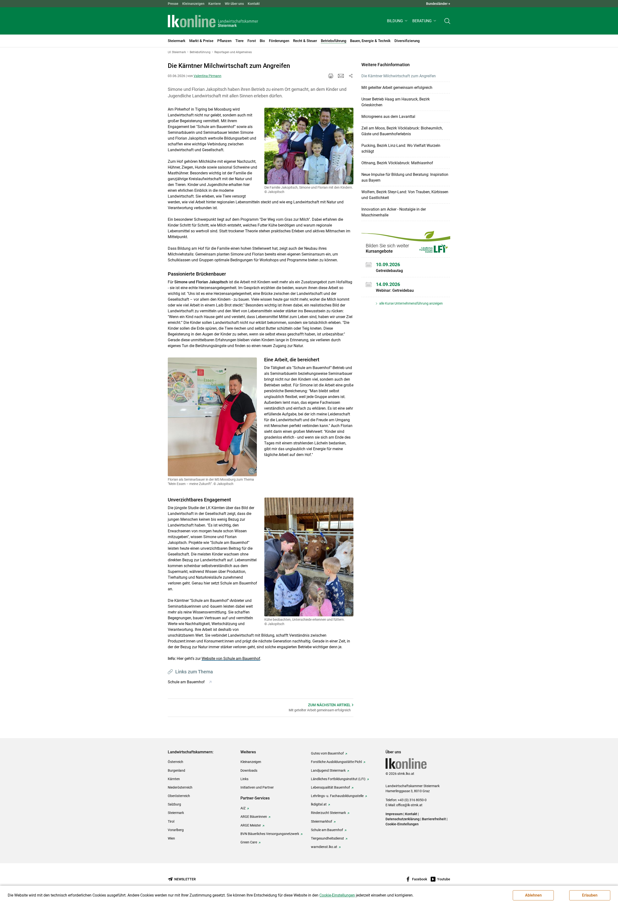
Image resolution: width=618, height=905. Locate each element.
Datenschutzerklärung (403, 819)
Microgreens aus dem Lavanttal (388, 116)
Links (244, 779)
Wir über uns (234, 4)
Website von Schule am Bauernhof (231, 658)
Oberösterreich (179, 796)
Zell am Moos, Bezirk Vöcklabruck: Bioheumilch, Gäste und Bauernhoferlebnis (402, 131)
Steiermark (176, 813)
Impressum (394, 814)
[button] (397, 20)
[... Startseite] (213, 21)
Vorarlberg (176, 830)
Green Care (248, 842)
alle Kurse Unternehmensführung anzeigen (411, 303)
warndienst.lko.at (324, 847)
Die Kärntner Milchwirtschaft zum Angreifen (398, 76)
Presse (173, 4)
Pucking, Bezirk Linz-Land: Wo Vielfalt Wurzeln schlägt (400, 148)
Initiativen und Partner (257, 787)
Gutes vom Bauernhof (327, 753)
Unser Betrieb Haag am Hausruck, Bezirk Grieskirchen (395, 102)
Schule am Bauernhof (327, 830)
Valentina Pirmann (207, 76)
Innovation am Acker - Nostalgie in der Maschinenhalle (393, 212)
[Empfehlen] (341, 76)
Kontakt (254, 4)
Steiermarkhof (321, 821)
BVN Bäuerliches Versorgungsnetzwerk (269, 834)
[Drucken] (331, 76)
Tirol (171, 821)
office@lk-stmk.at (409, 805)
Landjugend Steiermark (328, 770)
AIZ (243, 808)
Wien (171, 838)
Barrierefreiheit (434, 819)
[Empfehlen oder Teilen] (350, 76)
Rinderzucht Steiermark (328, 813)
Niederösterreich (180, 787)
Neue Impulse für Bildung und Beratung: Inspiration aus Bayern (404, 177)
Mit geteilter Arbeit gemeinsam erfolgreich (396, 87)
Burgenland (176, 770)
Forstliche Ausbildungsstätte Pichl (336, 762)
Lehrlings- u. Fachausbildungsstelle (337, 796)
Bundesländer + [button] (438, 4)
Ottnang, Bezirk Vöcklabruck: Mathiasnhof (397, 163)
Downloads (248, 770)
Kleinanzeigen (193, 4)
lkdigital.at (319, 804)
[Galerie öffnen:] (308, 146)
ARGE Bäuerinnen (253, 817)
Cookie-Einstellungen (402, 824)
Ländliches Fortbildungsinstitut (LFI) (338, 779)
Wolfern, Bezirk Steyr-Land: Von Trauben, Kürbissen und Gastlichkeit (404, 195)
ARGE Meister (250, 825)
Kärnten (174, 779)
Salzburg (174, 804)
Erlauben (589, 895)
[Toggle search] (447, 21)
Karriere (214, 4)
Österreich (175, 762)
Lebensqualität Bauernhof (330, 787)
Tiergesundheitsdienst (327, 838)
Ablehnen (533, 895)
